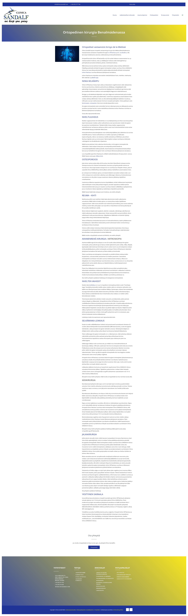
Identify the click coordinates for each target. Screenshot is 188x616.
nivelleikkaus (92, 285)
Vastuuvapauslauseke (71, 610)
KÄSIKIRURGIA (88, 380)
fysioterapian (85, 103)
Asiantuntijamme (142, 15)
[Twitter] (131, 609)
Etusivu (115, 15)
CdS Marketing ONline (118, 610)
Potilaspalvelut (154, 15)
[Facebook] (127, 609)
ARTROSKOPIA (115, 238)
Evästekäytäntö (89, 610)
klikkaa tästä (99, 156)
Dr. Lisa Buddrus (122, 52)
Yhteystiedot (175, 15)
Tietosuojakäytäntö (81, 610)
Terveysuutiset (165, 15)
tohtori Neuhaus (86, 72)
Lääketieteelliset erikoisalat (127, 15)
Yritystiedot (97, 610)
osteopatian (93, 103)
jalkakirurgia (95, 77)
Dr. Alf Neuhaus (111, 52)
